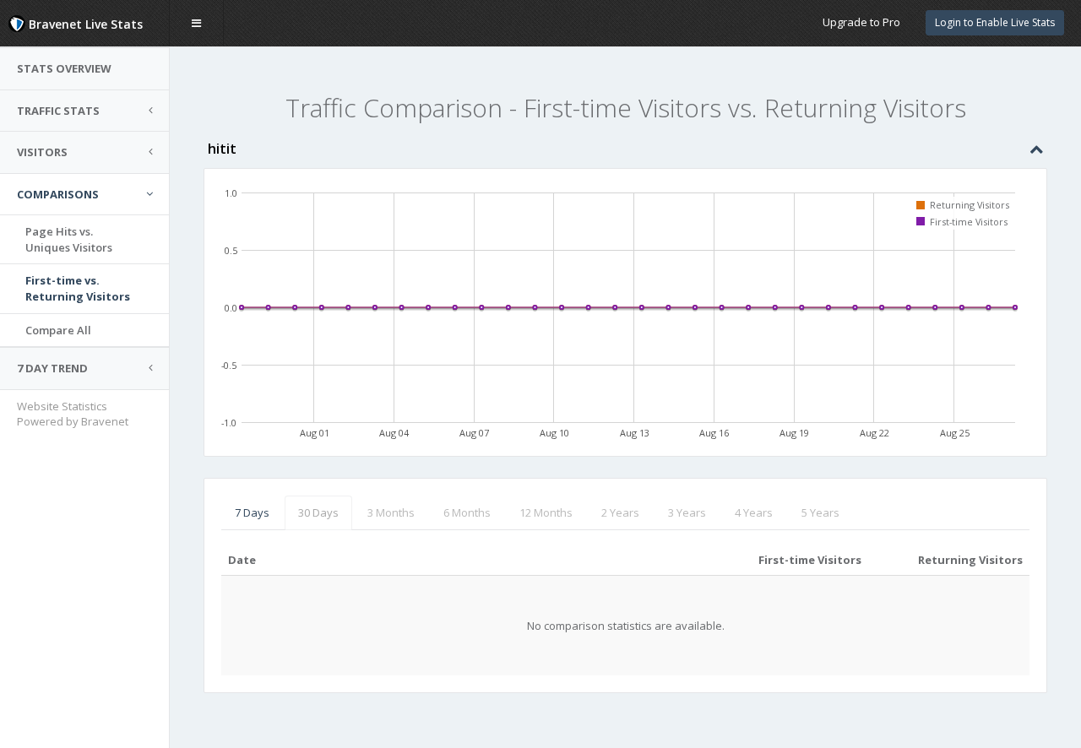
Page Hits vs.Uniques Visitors (68, 239)
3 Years (687, 512)
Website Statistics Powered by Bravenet (72, 414)
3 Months (391, 512)
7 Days (252, 512)
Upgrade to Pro (861, 22)
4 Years (754, 512)
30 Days (318, 512)
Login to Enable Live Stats (995, 22)
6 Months (467, 512)
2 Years (620, 512)
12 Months (546, 512)
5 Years (820, 512)
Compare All (58, 330)
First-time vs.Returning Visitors (77, 288)
